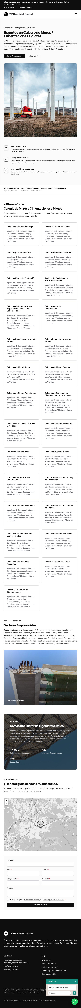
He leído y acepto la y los (37, 900)
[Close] (75, 981)
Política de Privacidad (31, 900)
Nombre (10, 860)
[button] (40, 824)
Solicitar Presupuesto (13, 56)
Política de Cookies (49, 964)
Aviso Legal (46, 960)
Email (9, 869)
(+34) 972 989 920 (11, 966)
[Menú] (76, 14)
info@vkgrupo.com (11, 970)
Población (46, 879)
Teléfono (45, 869)
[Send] (74, 993)
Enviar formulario (40, 905)
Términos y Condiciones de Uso (53, 900)
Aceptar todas (9, 7)
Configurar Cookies (49, 974)
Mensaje (10, 888)
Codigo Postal (12, 879)
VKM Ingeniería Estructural (21, 14)
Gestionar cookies (25, 7)
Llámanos (32, 56)
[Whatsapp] (75, 1001)
